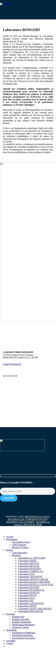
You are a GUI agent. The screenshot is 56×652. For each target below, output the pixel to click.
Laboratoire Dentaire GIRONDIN (34, 582)
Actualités (10, 640)
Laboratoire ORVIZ (27, 606)
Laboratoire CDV (26, 574)
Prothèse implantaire (21, 622)
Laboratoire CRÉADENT (30, 576)
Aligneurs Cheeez (20, 627)
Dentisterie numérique (22, 635)
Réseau (9, 550)
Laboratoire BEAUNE (28, 566)
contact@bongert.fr (12, 364)
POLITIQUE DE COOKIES (20, 522)
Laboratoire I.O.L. (26, 598)
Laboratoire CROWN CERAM (33, 579)
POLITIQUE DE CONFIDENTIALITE (27, 519)
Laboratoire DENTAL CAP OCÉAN (35, 584)
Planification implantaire (23, 624)
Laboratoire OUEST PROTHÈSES (35, 608)
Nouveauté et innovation (23, 638)
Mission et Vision (20, 547)
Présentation (11, 539)
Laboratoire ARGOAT (28, 563)
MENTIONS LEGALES (37, 516)
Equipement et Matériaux (24, 632)
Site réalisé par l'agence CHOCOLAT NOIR (32, 523)
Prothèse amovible (20, 619)
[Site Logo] (6, 4)
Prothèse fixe (18, 616)
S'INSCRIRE (8, 498)
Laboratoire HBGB (27, 595)
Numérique (11, 630)
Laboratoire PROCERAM (30, 611)
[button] (2, 531)
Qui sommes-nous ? (21, 542)
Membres (16, 555)
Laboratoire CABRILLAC (30, 571)
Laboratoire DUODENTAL (31, 590)
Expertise (10, 614)
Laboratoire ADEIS (27, 560)
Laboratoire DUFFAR (28, 587)
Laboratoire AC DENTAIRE (31, 558)
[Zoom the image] (28, 445)
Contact (9, 643)
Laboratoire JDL (26, 600)
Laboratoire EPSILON (28, 592)
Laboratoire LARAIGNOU (31, 603)
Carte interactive (19, 552)
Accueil (9, 536)
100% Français (19, 544)
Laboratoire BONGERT (29, 568)
